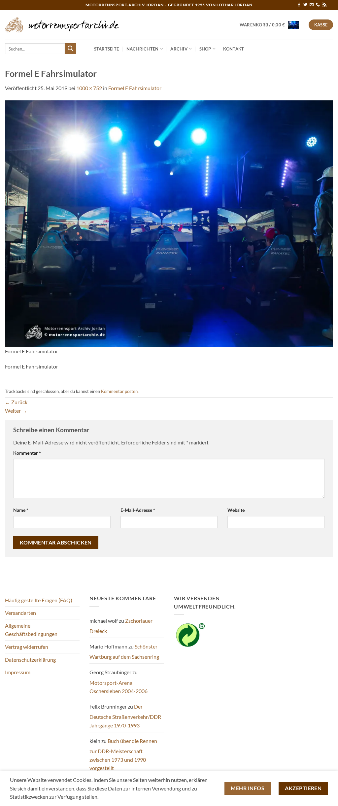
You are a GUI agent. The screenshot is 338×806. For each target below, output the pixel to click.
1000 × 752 (89, 88)
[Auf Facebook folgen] (299, 5)
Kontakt (233, 49)
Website (236, 510)
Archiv (178, 49)
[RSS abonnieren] (324, 5)
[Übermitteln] (70, 48)
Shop (205, 49)
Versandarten (20, 613)
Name (20, 510)
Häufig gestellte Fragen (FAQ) (38, 600)
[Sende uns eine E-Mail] (312, 5)
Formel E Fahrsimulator (134, 88)
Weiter (16, 410)
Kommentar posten (119, 391)
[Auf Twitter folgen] (305, 5)
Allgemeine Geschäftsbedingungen (31, 629)
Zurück (16, 402)
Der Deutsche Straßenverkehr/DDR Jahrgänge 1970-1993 (125, 715)
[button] (269, 25)
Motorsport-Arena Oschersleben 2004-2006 (118, 687)
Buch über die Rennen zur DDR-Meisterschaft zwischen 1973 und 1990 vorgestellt (123, 754)
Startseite (106, 49)
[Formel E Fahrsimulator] (169, 223)
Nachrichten (142, 49)
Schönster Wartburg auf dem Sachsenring (124, 651)
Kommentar (27, 453)
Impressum (17, 672)
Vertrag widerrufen (26, 647)
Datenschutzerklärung (30, 659)
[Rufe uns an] (318, 5)
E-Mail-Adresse (137, 510)
